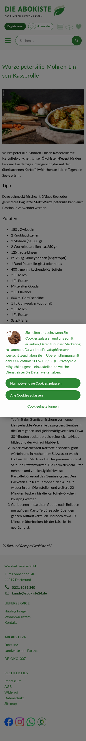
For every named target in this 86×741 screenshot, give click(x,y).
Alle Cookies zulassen (26, 395)
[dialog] (43, 370)
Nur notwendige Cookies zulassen (36, 383)
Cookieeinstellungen (43, 406)
